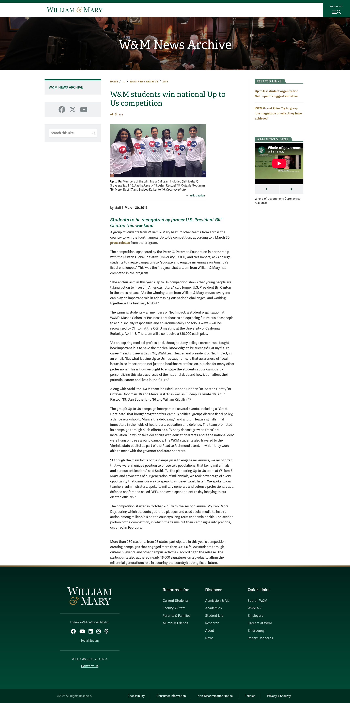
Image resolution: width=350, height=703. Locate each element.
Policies (250, 696)
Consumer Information (171, 696)
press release (120, 243)
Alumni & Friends (175, 623)
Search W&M (257, 601)
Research (212, 623)
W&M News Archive (175, 44)
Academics (213, 608)
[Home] (74, 9)
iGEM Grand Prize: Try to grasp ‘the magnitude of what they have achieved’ (278, 113)
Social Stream (90, 640)
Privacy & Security (279, 696)
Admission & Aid (217, 601)
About (209, 631)
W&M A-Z (255, 608)
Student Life (214, 616)
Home (114, 81)
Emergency (256, 631)
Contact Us (89, 666)
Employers (255, 616)
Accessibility (136, 696)
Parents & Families (176, 616)
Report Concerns (260, 638)
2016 (165, 81)
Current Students (176, 601)
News (209, 638)
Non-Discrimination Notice (215, 696)
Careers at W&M (260, 623)
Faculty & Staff (174, 608)
